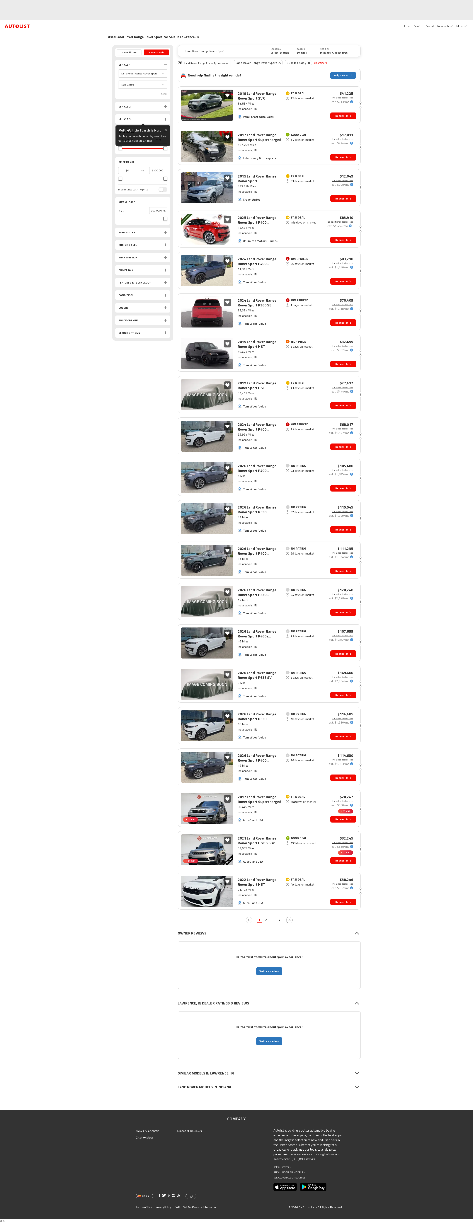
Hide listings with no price (133, 189)
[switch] (161, 189)
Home (406, 26)
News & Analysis (147, 1130)
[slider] (120, 148)
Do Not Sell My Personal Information (196, 1207)
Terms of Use (144, 1207)
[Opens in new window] (285, 1187)
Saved (430, 26)
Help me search (343, 75)
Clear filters (320, 63)
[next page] (289, 920)
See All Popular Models (289, 1172)
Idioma (145, 1196)
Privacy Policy (163, 1207)
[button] (142, 73)
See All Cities (282, 1167)
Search (418, 26)
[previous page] (249, 920)
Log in (191, 1196)
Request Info (343, 116)
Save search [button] (156, 52)
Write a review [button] (269, 971)
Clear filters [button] (129, 52)
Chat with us (145, 1137)
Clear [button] (164, 94)
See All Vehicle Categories (290, 1177)
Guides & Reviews (189, 1130)
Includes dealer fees (342, 97)
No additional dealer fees (340, 221)
